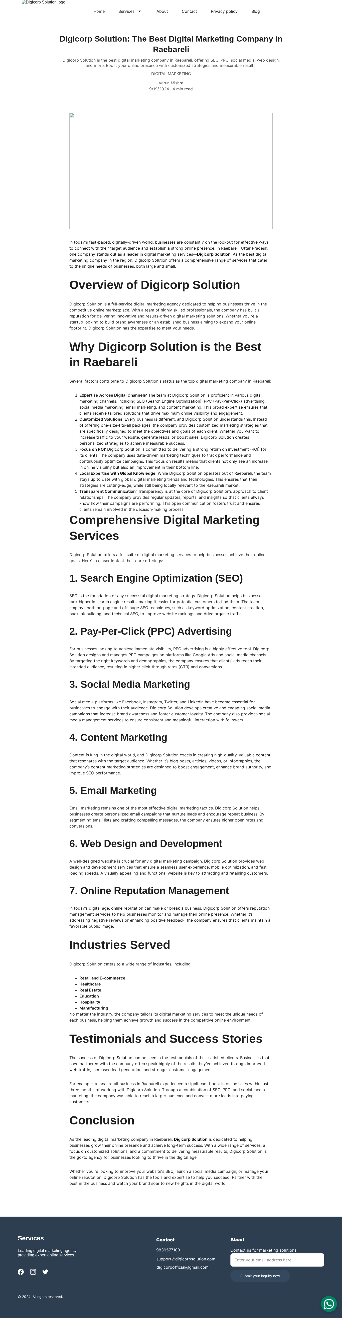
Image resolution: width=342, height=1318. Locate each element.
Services (126, 11)
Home (99, 11)
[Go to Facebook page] (21, 1272)
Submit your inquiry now (260, 1276)
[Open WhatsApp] (329, 1304)
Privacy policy (224, 11)
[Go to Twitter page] (45, 1272)
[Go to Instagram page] (33, 1272)
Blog (255, 11)
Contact (189, 11)
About (162, 11)
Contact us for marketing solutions (263, 1250)
